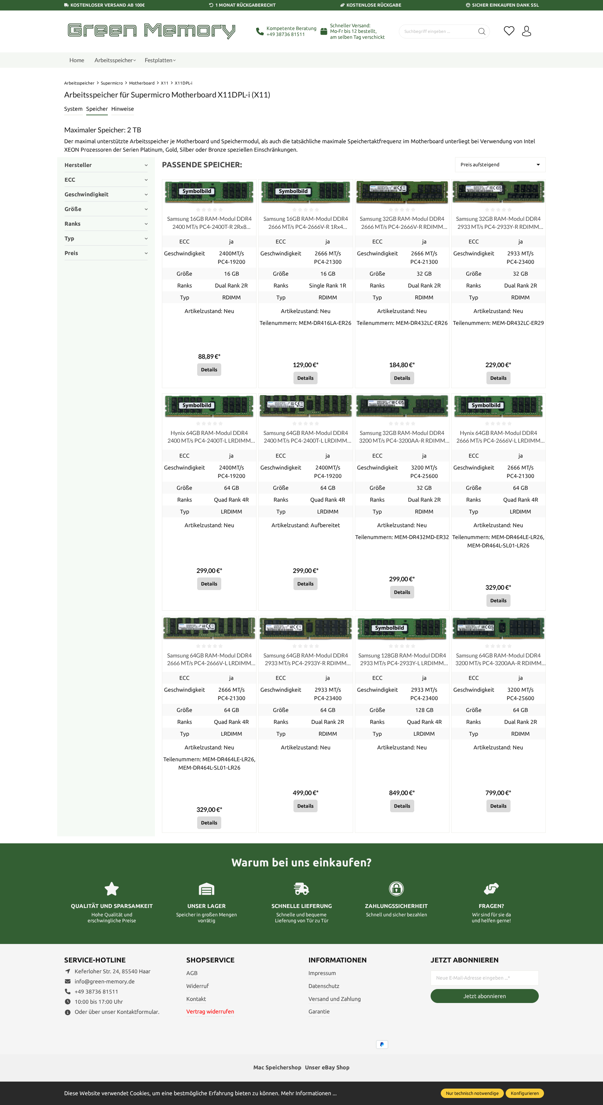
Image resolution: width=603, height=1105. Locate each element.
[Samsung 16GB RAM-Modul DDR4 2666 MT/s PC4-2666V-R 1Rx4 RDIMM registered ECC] (305, 192)
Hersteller (78, 165)
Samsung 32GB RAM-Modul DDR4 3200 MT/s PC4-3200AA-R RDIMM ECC (402, 437)
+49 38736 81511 (286, 34)
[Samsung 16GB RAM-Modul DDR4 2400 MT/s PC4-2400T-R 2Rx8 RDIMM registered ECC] (209, 192)
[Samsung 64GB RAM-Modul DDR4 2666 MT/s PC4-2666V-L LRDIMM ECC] (209, 628)
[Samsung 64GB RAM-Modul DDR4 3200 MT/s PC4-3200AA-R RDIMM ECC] (498, 628)
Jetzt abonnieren (484, 996)
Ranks (73, 223)
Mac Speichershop (277, 1067)
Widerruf (197, 986)
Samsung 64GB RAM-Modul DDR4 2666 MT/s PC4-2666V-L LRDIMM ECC (209, 659)
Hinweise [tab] (122, 109)
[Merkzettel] (509, 31)
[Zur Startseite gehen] (151, 31)
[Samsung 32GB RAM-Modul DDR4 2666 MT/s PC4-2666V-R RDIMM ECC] (402, 192)
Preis (71, 253)
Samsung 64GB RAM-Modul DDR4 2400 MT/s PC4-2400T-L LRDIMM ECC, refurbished (305, 437)
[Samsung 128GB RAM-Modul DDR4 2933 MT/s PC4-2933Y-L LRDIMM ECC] (402, 628)
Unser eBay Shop (327, 1067)
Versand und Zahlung (334, 999)
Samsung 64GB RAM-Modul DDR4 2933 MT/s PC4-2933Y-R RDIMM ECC (305, 659)
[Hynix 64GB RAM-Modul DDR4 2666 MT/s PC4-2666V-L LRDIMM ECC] (498, 406)
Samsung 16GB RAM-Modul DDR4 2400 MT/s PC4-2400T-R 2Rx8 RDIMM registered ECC (209, 223)
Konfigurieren (525, 1093)
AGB (192, 973)
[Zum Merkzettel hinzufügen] (249, 186)
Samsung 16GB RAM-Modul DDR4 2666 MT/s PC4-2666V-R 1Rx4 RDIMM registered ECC (305, 223)
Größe (73, 209)
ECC (70, 179)
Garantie (319, 1011)
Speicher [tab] (97, 109)
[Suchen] (482, 31)
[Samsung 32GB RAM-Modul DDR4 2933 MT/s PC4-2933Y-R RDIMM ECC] (498, 192)
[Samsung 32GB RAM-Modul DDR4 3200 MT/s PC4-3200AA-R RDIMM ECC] (402, 406)
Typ (69, 238)
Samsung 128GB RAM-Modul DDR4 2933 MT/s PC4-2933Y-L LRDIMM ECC (402, 659)
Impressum (322, 973)
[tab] (73, 109)
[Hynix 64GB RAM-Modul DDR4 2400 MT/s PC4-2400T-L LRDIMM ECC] (209, 406)
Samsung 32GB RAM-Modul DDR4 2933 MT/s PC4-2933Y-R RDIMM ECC (498, 223)
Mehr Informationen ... (309, 1093)
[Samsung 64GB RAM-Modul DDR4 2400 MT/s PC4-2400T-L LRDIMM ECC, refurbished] (305, 406)
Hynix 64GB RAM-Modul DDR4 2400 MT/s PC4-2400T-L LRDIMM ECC (209, 437)
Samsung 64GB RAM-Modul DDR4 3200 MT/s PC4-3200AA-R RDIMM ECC (498, 659)
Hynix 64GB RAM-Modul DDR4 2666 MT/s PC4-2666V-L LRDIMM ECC (498, 437)
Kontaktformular (137, 1012)
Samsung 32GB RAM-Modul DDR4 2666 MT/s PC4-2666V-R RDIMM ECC (402, 223)
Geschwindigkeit (87, 194)
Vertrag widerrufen (210, 1011)
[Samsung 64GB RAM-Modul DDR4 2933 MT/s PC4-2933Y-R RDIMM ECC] (305, 628)
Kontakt (196, 999)
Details (209, 369)
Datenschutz (324, 986)
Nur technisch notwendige (472, 1093)
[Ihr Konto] (526, 31)
